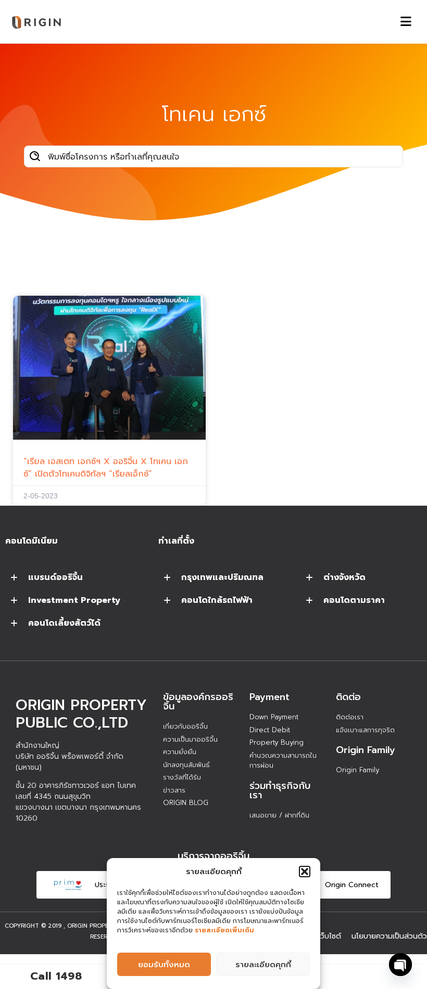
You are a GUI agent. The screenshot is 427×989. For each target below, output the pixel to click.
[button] (304, 871)
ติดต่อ (348, 697)
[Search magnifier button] (35, 156)
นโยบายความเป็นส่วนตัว (389, 936)
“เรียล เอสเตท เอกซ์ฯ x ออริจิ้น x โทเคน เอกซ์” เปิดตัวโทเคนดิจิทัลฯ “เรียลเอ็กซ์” (105, 467)
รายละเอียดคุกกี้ (263, 964)
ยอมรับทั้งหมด (164, 964)
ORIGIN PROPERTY (93, 925)
